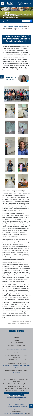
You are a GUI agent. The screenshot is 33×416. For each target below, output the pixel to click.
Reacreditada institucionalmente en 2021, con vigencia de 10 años (16, 367)
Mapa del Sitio (16, 409)
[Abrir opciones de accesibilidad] (2, 77)
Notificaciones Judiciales (16, 400)
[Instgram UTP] (18, 331)
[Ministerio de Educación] (24, 3)
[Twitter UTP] (12, 331)
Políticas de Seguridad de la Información (16, 406)
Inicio (4, 26)
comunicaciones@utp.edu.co (18, 349)
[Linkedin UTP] (20, 331)
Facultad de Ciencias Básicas (15, 26)
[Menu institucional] (2, 3)
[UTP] (10, 3)
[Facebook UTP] (10, 331)
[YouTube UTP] (15, 331)
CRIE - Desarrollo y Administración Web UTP (14, 413)
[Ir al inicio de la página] (31, 406)
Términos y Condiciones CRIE (16, 404)
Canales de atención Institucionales (16, 397)
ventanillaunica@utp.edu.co (16, 395)
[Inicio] (31, 406)
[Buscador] (31, 21)
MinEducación (16, 372)
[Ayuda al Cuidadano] (23, 331)
